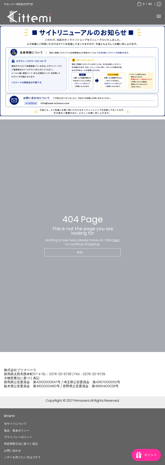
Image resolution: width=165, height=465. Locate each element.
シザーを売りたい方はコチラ (22, 457)
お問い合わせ (12, 451)
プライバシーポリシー (18, 437)
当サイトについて (15, 424)
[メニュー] (158, 16)
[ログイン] (159, 4)
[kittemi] (29, 16)
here (116, 240)
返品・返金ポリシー (16, 430)
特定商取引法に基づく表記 (21, 444)
